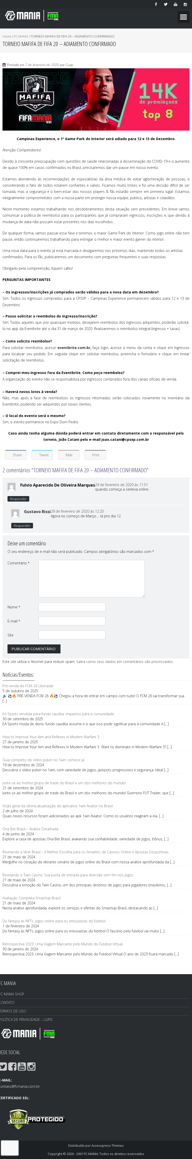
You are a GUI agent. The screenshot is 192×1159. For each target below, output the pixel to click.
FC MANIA (21, 36)
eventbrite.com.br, (74, 347)
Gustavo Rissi (37, 511)
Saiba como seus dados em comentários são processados (124, 661)
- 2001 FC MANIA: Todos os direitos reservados (109, 1153)
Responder (18, 499)
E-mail (14, 621)
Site (11, 635)
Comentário (19, 563)
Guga (69, 65)
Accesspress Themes (108, 1145)
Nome (14, 607)
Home (7, 36)
